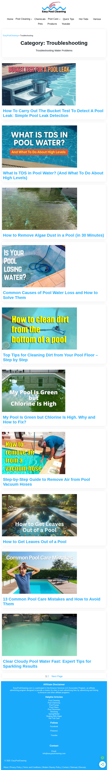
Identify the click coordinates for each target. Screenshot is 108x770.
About (6, 767)
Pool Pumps (54, 705)
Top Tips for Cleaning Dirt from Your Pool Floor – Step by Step (50, 357)
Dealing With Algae (54, 716)
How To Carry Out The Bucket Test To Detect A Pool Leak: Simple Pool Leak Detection (53, 113)
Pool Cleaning (54, 700)
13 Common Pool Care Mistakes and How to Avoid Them (51, 601)
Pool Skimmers (54, 709)
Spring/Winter (54, 714)
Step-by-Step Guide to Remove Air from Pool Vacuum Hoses (46, 481)
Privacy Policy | (16, 767)
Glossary (82, 767)
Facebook (54, 726)
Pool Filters (54, 707)
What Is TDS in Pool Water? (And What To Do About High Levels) (53, 175)
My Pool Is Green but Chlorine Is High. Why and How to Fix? (49, 419)
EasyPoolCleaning (18, 761)
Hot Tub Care (54, 718)
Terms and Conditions (32, 767)
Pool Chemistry (54, 703)
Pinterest (54, 731)
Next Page (57, 676)
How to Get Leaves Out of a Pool (34, 541)
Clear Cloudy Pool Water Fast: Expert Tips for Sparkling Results (47, 663)
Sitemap (73, 767)
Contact (65, 767)
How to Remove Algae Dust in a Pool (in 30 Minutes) (53, 235)
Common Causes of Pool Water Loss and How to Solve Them (50, 295)
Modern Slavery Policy (51, 767)
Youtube (54, 735)
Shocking (54, 712)
